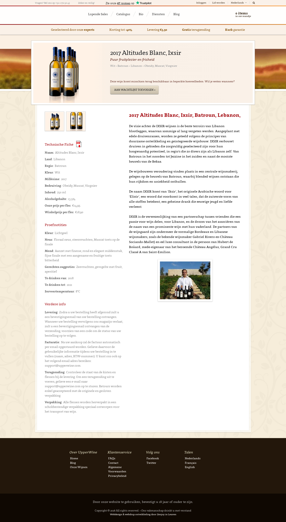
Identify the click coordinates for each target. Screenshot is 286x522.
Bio (141, 14)
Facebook (153, 458)
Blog (176, 14)
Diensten (158, 14)
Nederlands (237, 2)
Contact (113, 462)
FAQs (111, 458)
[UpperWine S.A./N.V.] (54, 15)
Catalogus (123, 14)
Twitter (151, 462)
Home (74, 458)
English (190, 467)
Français (190, 462)
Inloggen (201, 2)
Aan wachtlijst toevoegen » (134, 89)
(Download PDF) (78, 144)
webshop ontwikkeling (138, 514)
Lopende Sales (98, 14)
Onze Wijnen (79, 467)
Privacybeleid (117, 475)
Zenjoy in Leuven (166, 514)
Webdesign (116, 514)
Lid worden (218, 2)
